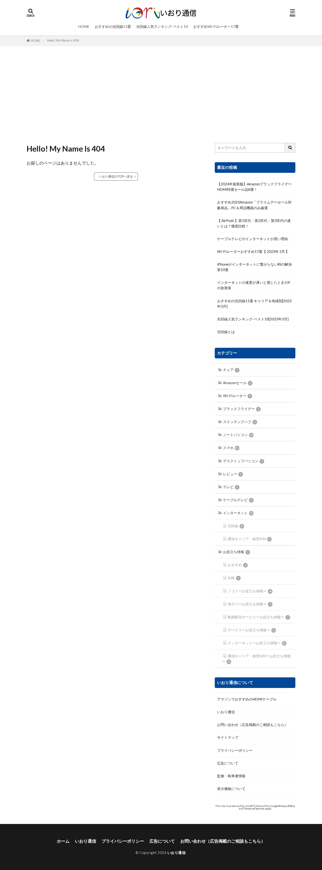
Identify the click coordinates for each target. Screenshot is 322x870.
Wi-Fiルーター (237, 396)
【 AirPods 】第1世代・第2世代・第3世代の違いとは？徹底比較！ (254, 223)
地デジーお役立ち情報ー (249, 604)
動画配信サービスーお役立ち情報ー (258, 617)
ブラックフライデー (241, 409)
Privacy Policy (287, 805)
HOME (83, 26)
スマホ (231, 448)
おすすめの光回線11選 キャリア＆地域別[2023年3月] (254, 303)
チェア (230, 370)
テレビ (230, 487)
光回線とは (226, 332)
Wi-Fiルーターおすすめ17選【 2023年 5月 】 (253, 251)
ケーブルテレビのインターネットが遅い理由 (252, 239)
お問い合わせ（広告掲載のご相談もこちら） (252, 724)
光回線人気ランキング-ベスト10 (162, 26)
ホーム (63, 841)
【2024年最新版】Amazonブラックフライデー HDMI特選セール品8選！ (254, 186)
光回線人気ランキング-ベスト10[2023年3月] (253, 319)
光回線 (235, 526)
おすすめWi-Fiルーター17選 (216, 26)
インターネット (238, 513)
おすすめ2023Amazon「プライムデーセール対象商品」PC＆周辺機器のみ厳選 (254, 205)
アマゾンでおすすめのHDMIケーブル (247, 699)
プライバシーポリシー (234, 750)
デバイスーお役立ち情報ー (251, 630)
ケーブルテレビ (237, 500)
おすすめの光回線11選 (113, 26)
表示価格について (231, 788)
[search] (290, 148)
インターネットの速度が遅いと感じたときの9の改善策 (253, 285)
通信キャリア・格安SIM (249, 539)
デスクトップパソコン (243, 461)
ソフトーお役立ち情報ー (250, 591)
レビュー (232, 474)
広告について (227, 763)
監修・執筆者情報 (231, 776)
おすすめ (237, 565)
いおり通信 (226, 712)
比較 (233, 578)
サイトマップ (227, 737)
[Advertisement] (161, 93)
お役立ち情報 (235, 552)
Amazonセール (237, 383)
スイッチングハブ (239, 422)
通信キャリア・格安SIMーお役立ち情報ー (256, 658)
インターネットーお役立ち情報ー (257, 643)
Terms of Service (254, 808)
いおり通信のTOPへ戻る (116, 176)
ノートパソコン (238, 435)
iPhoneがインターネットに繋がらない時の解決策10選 (254, 267)
